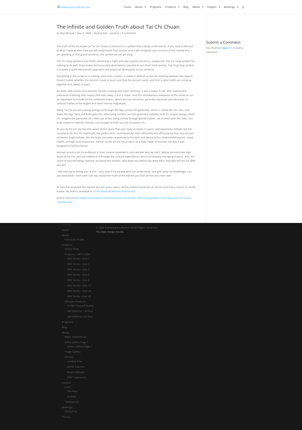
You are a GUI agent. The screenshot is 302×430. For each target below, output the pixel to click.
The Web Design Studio (110, 231)
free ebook (101, 191)
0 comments (129, 33)
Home (127, 7)
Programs (155, 7)
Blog (186, 7)
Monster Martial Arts (123, 191)
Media (196, 7)
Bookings (229, 7)
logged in (226, 47)
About (138, 7)
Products (170, 7)
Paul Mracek (67, 33)
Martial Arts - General (106, 33)
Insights (212, 7)
